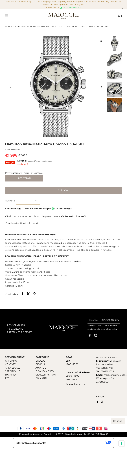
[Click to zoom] (101, 41)
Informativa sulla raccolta (31, 443)
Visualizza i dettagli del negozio (22, 223)
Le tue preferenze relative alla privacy (77, 442)
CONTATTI (10, 364)
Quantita (10, 200)
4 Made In (37, 434)
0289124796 (106, 368)
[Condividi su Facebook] (22, 294)
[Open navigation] (25, 16)
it (122, 8)
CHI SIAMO (11, 360)
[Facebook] (90, 336)
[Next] (101, 86)
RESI (7, 378)
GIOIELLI (40, 364)
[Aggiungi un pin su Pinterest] (34, 294)
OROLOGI (40, 360)
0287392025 (107, 371)
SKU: (7, 149)
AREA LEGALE (12, 367)
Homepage (10, 27)
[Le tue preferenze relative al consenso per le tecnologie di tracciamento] (122, 444)
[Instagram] (95, 336)
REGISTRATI (24, 178)
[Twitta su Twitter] (28, 294)
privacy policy (111, 329)
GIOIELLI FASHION (45, 374)
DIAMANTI (41, 378)
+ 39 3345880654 (72, 7)
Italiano (118, 421)
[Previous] (10, 86)
